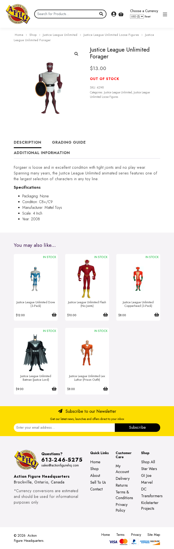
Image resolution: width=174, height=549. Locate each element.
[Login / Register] (113, 14)
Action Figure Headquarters (29, 538)
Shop (33, 35)
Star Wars (149, 469)
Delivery (123, 478)
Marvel (147, 482)
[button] (76, 54)
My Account (122, 469)
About (95, 475)
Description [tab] (27, 142)
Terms (120, 534)
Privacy (136, 534)
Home (19, 35)
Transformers (152, 496)
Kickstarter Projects (150, 505)
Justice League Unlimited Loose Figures (111, 35)
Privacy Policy (122, 507)
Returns (122, 485)
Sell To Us (98, 482)
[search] (101, 14)
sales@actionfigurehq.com (60, 465)
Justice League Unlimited (60, 35)
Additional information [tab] (42, 153)
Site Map (153, 534)
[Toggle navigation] (165, 14)
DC (143, 489)
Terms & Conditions (124, 495)
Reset (147, 16)
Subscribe (137, 427)
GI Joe (146, 475)
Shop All (148, 462)
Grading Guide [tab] (69, 142)
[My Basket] (120, 14)
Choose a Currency (144, 11)
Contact (96, 489)
